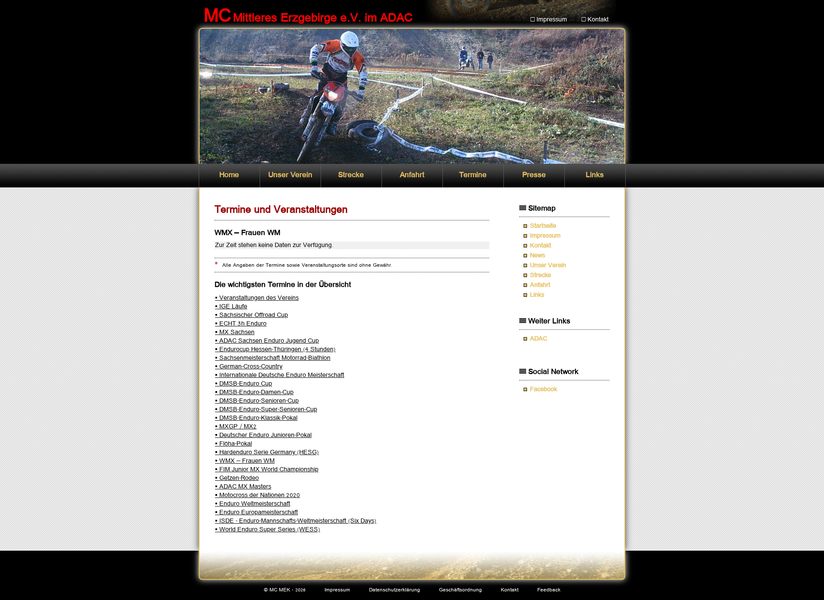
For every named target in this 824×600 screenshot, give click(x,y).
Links (595, 175)
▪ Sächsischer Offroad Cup (251, 315)
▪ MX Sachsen (234, 332)
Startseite (543, 226)
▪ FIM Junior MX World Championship (266, 469)
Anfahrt (412, 175)
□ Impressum (548, 19)
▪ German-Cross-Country (248, 366)
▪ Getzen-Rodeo (237, 478)
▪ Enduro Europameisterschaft (256, 512)
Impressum (545, 235)
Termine (473, 175)
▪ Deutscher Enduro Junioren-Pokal (263, 435)
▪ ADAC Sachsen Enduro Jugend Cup (267, 341)
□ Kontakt (595, 19)
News (537, 255)
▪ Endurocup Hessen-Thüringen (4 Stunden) (275, 349)
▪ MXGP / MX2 (236, 426)
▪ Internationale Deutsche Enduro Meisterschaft (279, 375)
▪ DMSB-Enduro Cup (243, 383)
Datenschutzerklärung (394, 590)
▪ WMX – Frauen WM (245, 461)
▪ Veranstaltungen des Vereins (257, 298)
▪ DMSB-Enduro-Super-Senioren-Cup (266, 409)
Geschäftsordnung (460, 590)
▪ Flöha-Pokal (233, 443)
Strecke (351, 175)
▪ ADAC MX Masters (243, 486)
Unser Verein (290, 175)
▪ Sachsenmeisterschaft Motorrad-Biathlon (272, 358)
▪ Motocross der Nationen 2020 (257, 495)
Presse (534, 175)
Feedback (548, 590)
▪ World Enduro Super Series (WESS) (267, 529)
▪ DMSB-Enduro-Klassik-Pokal (256, 418)
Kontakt (540, 245)
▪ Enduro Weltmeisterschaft (252, 504)
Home (229, 175)
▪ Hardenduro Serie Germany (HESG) (267, 452)
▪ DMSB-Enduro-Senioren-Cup (257, 401)
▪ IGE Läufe (231, 306)
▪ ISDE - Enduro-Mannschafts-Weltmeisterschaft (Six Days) (295, 521)
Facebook (543, 389)
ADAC (538, 338)
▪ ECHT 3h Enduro (241, 323)
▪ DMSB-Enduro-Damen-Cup (254, 392)
